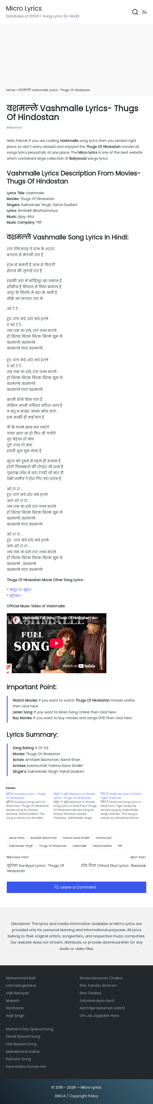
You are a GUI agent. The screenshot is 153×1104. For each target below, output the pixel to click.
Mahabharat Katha (22, 1051)
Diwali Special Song (23, 1036)
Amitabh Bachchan (43, 838)
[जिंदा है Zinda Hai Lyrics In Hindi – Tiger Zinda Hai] (124, 806)
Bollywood (14, 127)
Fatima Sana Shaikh (76, 838)
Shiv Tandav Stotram (98, 985)
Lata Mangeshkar (21, 985)
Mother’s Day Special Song (29, 1028)
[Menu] (144, 12)
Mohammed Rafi (20, 978)
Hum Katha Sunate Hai (26, 1066)
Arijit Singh (15, 1015)
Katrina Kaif (104, 838)
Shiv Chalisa (90, 993)
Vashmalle (80, 846)
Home (10, 90)
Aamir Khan (17, 838)
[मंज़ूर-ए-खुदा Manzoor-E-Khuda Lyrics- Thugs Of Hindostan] (77, 806)
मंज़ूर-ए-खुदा (19, 589)
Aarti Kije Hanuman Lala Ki (102, 1007)
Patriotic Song (18, 1058)
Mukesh (12, 1000)
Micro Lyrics (24, 8)
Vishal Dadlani (102, 846)
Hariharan (15, 1007)
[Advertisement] (76, 57)
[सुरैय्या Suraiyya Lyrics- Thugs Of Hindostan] (29, 806)
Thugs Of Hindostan (53, 846)
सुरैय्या (14, 595)
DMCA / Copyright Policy (76, 1095)
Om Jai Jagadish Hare (99, 1015)
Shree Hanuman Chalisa (100, 978)
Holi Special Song (21, 1043)
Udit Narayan (17, 993)
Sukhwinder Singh (21, 846)
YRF (120, 846)
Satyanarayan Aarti (96, 1000)
